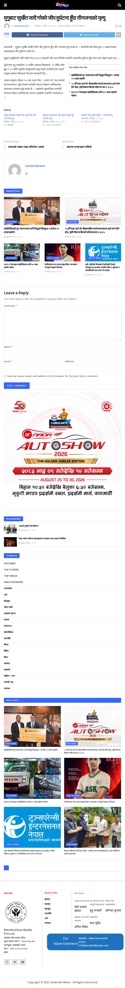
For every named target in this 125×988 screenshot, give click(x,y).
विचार (6, 644)
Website (69, 361)
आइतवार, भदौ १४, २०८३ (13, 237)
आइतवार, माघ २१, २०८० (28, 530)
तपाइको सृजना (10, 613)
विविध (6, 650)
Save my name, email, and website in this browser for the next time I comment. (52, 376)
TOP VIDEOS (10, 575)
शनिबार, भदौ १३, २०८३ (73, 237)
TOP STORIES (78, 25)
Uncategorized (13, 582)
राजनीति (7, 638)
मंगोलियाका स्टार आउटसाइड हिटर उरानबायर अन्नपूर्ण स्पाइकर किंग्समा (61, 266)
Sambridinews (21, 25)
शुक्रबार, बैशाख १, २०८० (28, 543)
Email (8, 361)
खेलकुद (7, 600)
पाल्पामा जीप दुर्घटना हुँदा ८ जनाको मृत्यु (97, 115)
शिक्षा (6, 657)
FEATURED (64, 25)
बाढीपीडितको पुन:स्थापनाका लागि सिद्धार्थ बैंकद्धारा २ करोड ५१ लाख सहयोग (31, 750)
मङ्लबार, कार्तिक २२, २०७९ (45, 25)
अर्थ (5, 594)
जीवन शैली (8, 607)
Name (8, 346)
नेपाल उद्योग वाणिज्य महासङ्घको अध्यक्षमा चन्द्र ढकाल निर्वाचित (42, 538)
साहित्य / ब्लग (9, 675)
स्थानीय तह (8, 681)
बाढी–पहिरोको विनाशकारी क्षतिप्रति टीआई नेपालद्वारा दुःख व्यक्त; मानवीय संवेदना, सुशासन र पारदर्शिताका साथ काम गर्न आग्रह (102, 267)
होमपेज (47, 899)
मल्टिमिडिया (8, 632)
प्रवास (6, 619)
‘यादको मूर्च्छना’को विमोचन (28, 526)
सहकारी (7, 669)
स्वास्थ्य (7, 688)
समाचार (7, 663)
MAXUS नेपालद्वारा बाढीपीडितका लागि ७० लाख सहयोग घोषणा (26, 802)
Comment (11, 305)
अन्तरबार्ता (8, 588)
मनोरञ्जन (8, 625)
